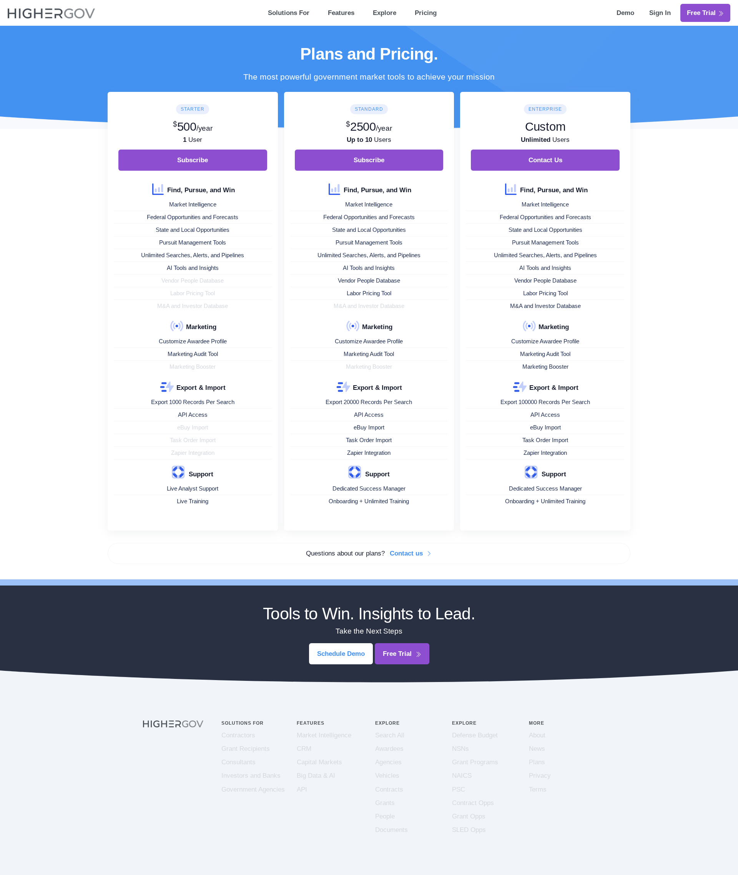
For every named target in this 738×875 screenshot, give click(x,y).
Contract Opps (473, 803)
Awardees (389, 748)
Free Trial (702, 13)
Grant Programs (475, 762)
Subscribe (192, 160)
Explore (384, 13)
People (385, 816)
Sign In (660, 13)
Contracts (389, 789)
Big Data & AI (316, 775)
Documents (391, 829)
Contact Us (545, 160)
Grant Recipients (245, 748)
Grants (385, 803)
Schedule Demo (341, 653)
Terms (538, 789)
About (537, 735)
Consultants (238, 762)
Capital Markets (319, 762)
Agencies (388, 762)
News (537, 748)
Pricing (426, 13)
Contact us (407, 553)
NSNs (460, 748)
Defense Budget (475, 735)
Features (341, 13)
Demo (626, 13)
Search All (389, 735)
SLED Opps (469, 829)
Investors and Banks (251, 775)
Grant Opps (468, 816)
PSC (458, 789)
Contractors (238, 735)
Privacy (540, 775)
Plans (537, 762)
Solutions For (288, 13)
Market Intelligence (324, 735)
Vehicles (387, 775)
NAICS (462, 775)
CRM (304, 748)
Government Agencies (253, 789)
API (302, 789)
